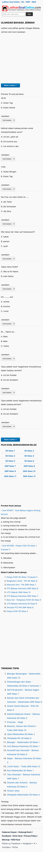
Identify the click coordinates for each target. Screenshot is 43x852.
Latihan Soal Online (11, 2)
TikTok (15, 847)
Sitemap (6, 839)
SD (22, 2)
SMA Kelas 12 (29, 476)
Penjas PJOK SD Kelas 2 (17, 611)
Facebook (15, 843)
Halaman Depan (9, 832)
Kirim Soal (17, 836)
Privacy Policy (30, 836)
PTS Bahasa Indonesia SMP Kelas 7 (22, 596)
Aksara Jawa (13, 790)
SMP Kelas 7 (10, 466)
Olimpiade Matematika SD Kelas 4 (23, 795)
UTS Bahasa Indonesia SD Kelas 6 (22, 603)
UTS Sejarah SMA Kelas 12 (18, 592)
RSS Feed (15, 839)
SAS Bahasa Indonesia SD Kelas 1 (23, 746)
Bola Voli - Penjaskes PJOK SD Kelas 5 (24, 600)
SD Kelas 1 (10, 451)
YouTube (6, 847)
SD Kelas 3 (10, 456)
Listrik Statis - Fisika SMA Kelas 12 (23, 766)
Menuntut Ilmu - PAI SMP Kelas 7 (21, 584)
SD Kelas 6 (29, 461)
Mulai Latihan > (10, 85)
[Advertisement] (21, 58)
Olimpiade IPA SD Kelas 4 (19, 738)
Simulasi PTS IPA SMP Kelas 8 (20, 607)
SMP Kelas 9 (10, 471)
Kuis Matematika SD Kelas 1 (20, 770)
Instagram (27, 843)
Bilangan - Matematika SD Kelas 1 (23, 742)
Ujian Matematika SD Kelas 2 (21, 734)
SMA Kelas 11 (10, 476)
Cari (29, 14)
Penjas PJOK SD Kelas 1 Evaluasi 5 (22, 577)
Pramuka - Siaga (15, 722)
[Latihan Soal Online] (21, 8)
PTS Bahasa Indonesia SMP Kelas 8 (22, 588)
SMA (34, 2)
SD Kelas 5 (10, 461)
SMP (28, 2)
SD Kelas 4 (29, 456)
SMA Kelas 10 (29, 471)
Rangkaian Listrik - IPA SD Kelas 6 (22, 581)
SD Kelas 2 (29, 451)
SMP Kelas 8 (29, 466)
